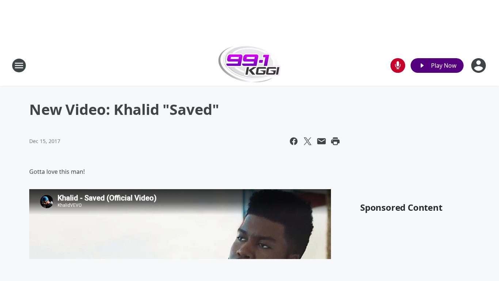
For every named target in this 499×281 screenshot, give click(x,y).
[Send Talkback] (398, 65)
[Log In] (479, 65)
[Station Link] (249, 65)
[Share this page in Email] (321, 141)
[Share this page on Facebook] (294, 141)
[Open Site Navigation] (19, 65)
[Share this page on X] (307, 141)
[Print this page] (335, 141)
